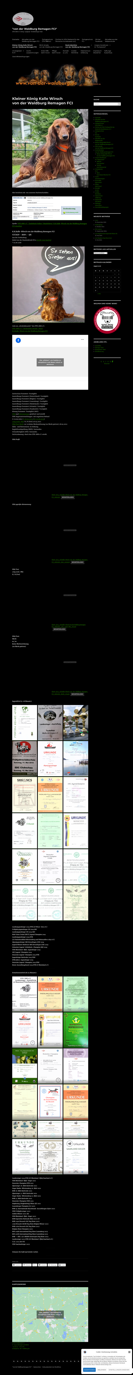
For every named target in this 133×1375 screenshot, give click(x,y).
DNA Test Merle (18, 424)
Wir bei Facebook (98, 40)
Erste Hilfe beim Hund (45, 52)
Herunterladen (68, 497)
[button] (129, 1352)
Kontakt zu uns (66, 52)
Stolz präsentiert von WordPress (51, 1367)
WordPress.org (99, 351)
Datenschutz (37, 1367)
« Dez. (99, 293)
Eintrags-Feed (99, 347)
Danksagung (98, 225)
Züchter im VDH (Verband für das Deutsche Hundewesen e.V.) (67, 40)
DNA (14, 414)
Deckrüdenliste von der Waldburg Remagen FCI (77, 46)
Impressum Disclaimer (97, 52)
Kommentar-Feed (100, 349)
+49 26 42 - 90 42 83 (18, 1347)
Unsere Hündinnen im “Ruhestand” (101, 46)
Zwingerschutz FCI (87, 40)
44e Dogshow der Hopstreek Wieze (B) (106, 233)
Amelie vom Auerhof (44, 240)
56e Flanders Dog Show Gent (103, 238)
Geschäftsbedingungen (20, 56)
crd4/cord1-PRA (18, 421)
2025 (96, 220)
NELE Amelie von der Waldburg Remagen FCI (51, 46)
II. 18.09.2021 (27, 419)
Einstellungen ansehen (119, 1370)
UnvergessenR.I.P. (17, 52)
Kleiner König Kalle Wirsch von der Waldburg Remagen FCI (24, 46)
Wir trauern (98, 229)
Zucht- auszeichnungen (32, 52)
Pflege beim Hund (56, 52)
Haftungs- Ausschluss (108, 52)
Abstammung (24, 414)
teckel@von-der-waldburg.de (20, 1348)
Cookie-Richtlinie (74, 52)
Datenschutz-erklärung (86, 52)
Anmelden (98, 346)
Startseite (15, 39)
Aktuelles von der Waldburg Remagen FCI (30, 40)
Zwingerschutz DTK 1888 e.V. (47, 40)
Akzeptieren (89, 1370)
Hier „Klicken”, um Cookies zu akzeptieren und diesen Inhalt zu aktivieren (50, 362)
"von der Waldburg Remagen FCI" (34, 28)
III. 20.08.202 (38, 419)
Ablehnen (102, 1370)
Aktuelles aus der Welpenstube (111, 40)
